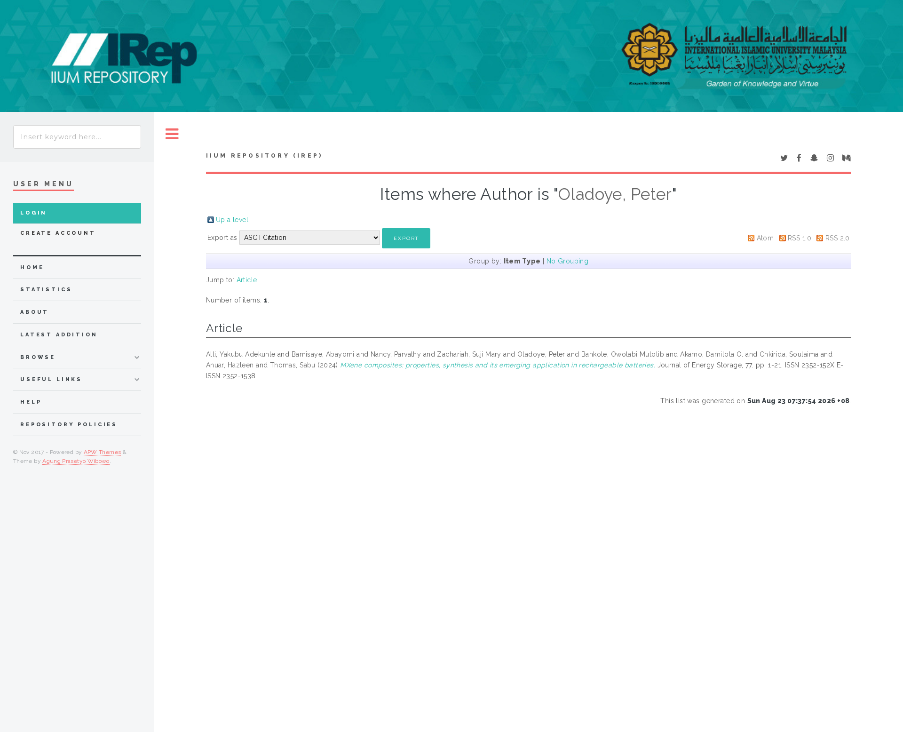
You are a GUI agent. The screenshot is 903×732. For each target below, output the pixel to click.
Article (247, 280)
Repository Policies (69, 425)
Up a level (232, 219)
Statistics (46, 289)
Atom (765, 238)
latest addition (59, 335)
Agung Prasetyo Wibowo (76, 461)
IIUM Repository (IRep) (264, 155)
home (32, 267)
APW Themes (102, 452)
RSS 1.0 (799, 238)
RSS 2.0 (837, 238)
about (34, 312)
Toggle (172, 134)
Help (30, 402)
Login (33, 213)
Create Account (58, 233)
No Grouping (568, 261)
